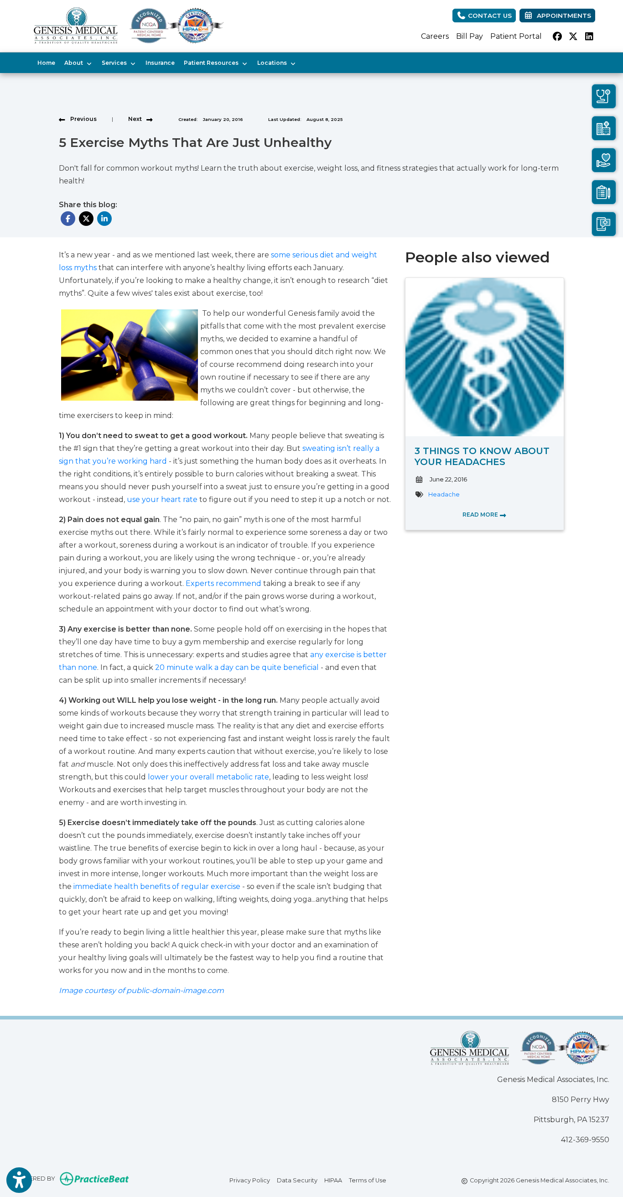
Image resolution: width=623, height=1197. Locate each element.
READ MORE (480, 514)
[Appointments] (604, 224)
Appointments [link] (562, 15)
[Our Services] (604, 160)
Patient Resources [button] (212, 62)
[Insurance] (604, 192)
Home (46, 62)
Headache (444, 494)
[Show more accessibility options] (19, 1180)
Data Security (297, 1180)
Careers (435, 36)
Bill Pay (469, 36)
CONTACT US (489, 15)
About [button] (75, 62)
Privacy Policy (249, 1180)
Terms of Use (367, 1180)
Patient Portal (516, 36)
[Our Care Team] (604, 96)
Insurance (160, 62)
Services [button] (116, 62)
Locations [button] (273, 62)
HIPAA (333, 1180)
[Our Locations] (604, 128)
